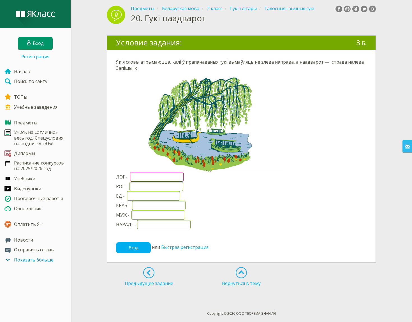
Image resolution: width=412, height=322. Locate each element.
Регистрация (35, 56)
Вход (133, 247)
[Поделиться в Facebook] (338, 9)
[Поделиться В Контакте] (372, 9)
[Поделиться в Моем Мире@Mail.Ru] (347, 9)
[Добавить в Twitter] (364, 9)
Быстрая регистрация (185, 247)
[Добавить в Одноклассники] (355, 9)
